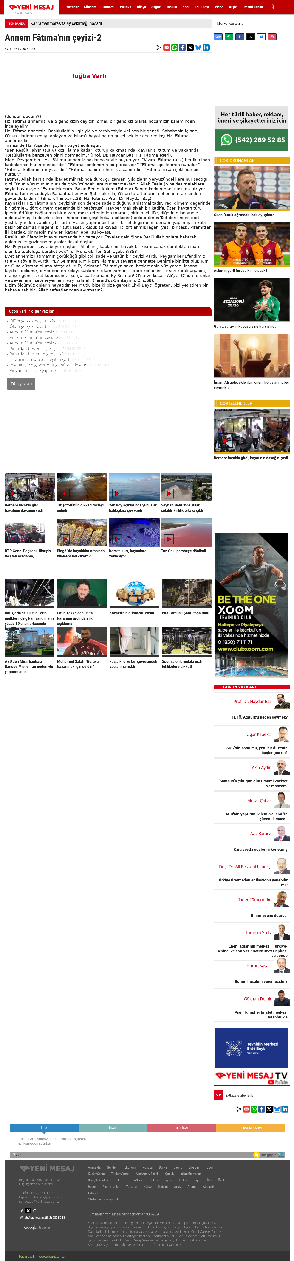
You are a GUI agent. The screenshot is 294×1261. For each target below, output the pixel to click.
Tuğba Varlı (89, 76)
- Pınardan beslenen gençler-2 (35, 348)
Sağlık (156, 7)
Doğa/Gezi (136, 1180)
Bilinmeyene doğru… (269, 915)
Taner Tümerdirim (254, 899)
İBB (209, 1180)
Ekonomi (108, 7)
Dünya (141, 7)
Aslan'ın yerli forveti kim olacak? (240, 270)
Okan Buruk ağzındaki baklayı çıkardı (244, 214)
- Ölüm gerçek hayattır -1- (31, 326)
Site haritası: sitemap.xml (103, 1199)
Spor (186, 7)
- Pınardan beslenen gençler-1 (35, 354)
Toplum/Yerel (120, 1174)
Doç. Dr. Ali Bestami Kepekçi (245, 866)
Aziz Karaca (260, 833)
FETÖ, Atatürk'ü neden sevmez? (260, 717)
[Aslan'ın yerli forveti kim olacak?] (252, 265)
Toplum (171, 7)
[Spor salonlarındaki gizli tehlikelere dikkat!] (187, 655)
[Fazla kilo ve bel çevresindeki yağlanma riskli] (134, 655)
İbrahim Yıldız (258, 932)
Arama (191, 1187)
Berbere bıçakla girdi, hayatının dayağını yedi (251, 458)
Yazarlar (72, 7)
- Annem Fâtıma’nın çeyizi (31, 332)
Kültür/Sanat (96, 1174)
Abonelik (209, 1187)
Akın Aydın (261, 767)
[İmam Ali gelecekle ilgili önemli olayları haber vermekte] (252, 377)
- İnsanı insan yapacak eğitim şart (38, 359)
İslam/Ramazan (190, 1174)
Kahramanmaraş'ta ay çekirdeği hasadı (66, 23)
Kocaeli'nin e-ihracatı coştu (132, 613)
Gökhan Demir (257, 998)
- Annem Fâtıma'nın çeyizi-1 (32, 343)
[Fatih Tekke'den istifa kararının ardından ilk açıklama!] (82, 606)
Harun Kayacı (259, 965)
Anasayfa (94, 1167)
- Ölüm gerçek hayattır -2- (31, 321)
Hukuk (154, 1180)
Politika (125, 7)
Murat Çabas (259, 800)
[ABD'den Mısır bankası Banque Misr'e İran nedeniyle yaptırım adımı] (29, 655)
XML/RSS (93, 1193)
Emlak (183, 1180)
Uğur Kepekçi (259, 734)
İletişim (163, 1187)
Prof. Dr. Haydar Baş (252, 701)
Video (219, 7)
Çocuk (169, 1174)
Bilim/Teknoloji (98, 1180)
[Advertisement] (108, 426)
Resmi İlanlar (253, 7)
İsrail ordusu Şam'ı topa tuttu (185, 613)
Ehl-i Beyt (202, 7)
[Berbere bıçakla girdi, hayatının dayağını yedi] (252, 452)
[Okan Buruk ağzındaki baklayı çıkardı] (252, 209)
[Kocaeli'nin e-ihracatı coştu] (134, 606)
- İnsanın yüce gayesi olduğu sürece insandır (48, 365)
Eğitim (168, 1180)
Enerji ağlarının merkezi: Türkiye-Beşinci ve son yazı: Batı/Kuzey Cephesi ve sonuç (252, 951)
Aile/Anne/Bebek (147, 1174)
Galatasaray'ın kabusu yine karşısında (245, 326)
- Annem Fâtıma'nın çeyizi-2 (32, 337)
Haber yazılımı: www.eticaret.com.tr (42, 1256)
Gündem (90, 7)
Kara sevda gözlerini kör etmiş (261, 849)
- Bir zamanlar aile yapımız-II (33, 370)
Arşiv (233, 7)
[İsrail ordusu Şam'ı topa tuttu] (187, 606)
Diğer (197, 1180)
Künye (148, 1187)
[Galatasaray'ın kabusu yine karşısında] (252, 321)
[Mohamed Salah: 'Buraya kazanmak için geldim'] (82, 655)
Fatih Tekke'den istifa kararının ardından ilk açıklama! (75, 618)
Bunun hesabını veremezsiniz (261, 981)
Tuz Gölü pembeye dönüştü (183, 551)
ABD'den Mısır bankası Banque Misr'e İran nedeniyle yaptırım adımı (29, 666)
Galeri (118, 1180)
